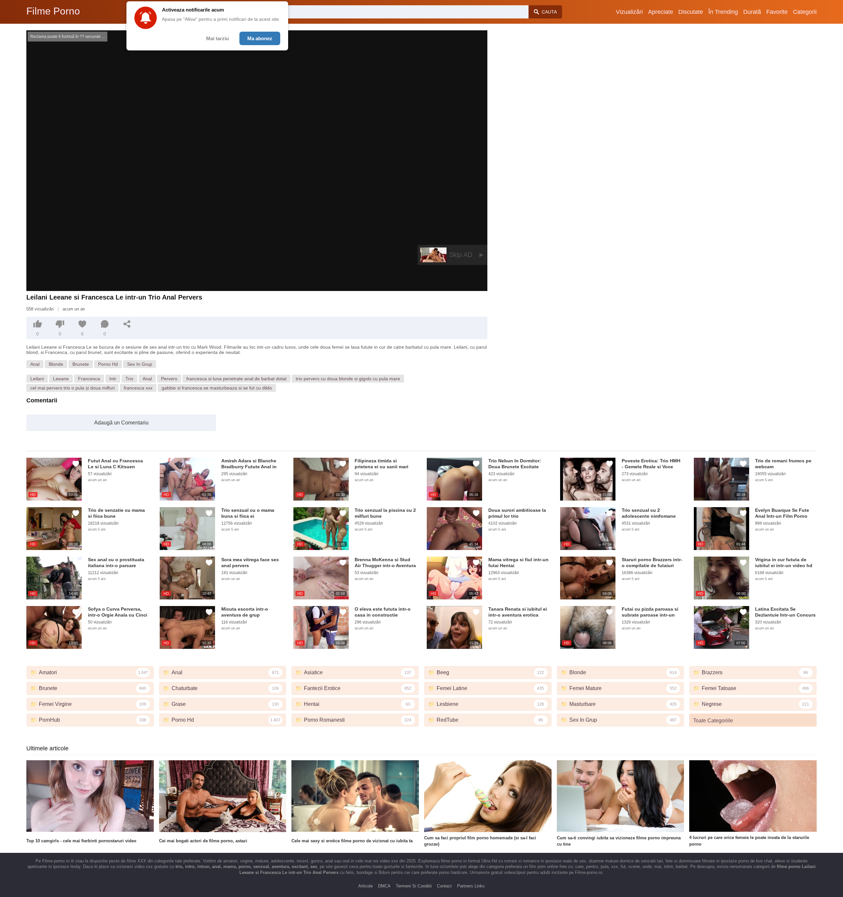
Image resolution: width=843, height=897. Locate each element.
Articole (365, 885)
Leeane (61, 378)
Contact (444, 885)
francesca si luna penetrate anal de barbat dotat (236, 378)
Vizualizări (629, 12)
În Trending (723, 12)
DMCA (384, 885)
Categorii (805, 12)
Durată (752, 12)
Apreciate (660, 12)
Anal (35, 364)
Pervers (169, 378)
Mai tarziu (217, 38)
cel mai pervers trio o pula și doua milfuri (72, 388)
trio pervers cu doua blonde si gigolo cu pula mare (348, 378)
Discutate (690, 12)
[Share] (127, 324)
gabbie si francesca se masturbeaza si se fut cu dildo (217, 388)
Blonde (56, 364)
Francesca (89, 378)
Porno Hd (108, 364)
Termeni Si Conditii (414, 885)
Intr (112, 378)
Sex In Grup (139, 364)
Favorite (777, 12)
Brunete (80, 364)
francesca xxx (138, 388)
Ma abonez (259, 38)
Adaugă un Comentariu (121, 422)
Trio (129, 378)
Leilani (37, 378)
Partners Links (471, 885)
